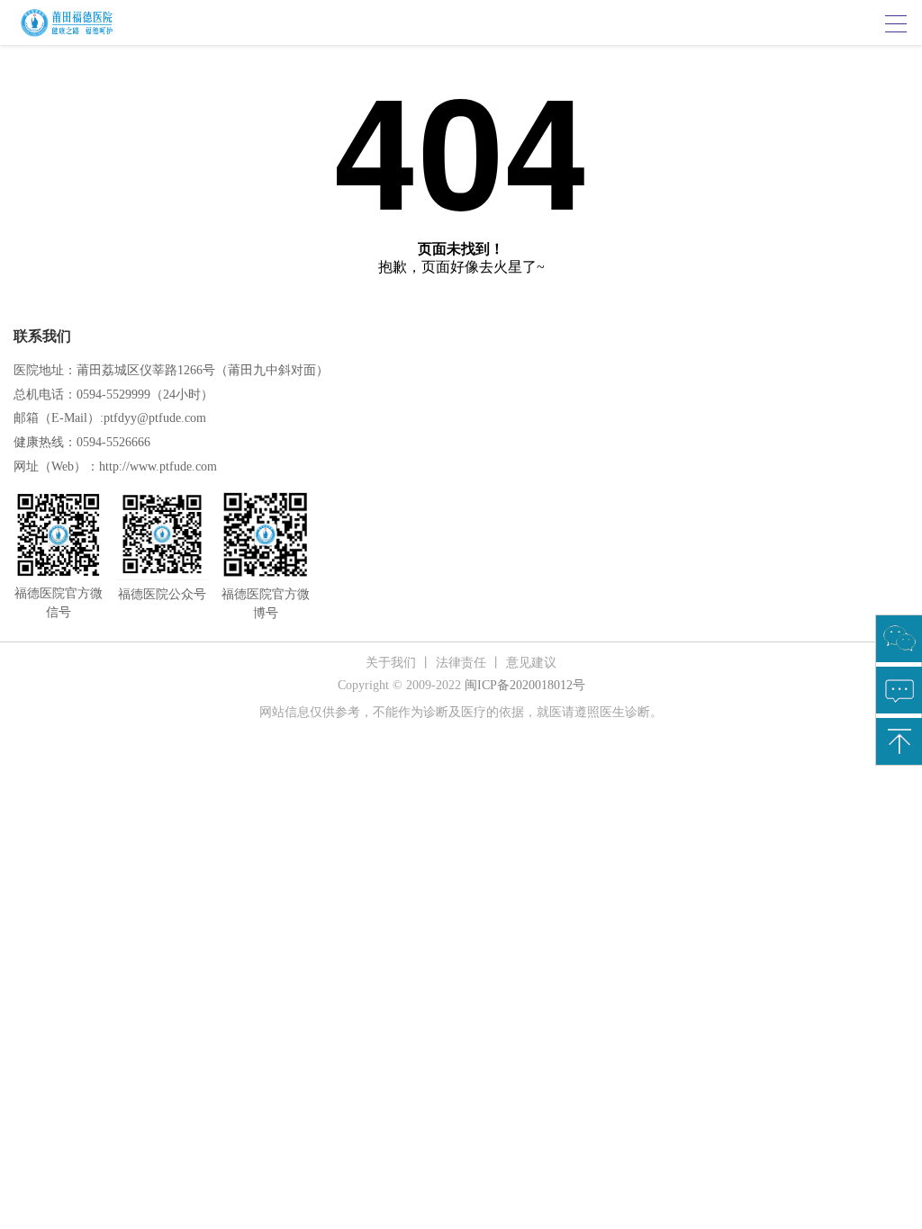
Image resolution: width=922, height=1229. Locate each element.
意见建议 (531, 662)
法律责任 (461, 662)
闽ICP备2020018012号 (525, 685)
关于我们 (391, 662)
